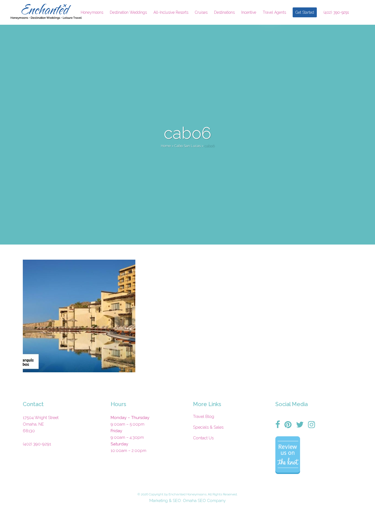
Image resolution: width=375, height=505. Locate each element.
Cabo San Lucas (187, 146)
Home (166, 146)
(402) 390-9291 (37, 444)
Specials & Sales (208, 427)
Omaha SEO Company (204, 500)
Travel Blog (203, 416)
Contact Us (203, 437)
